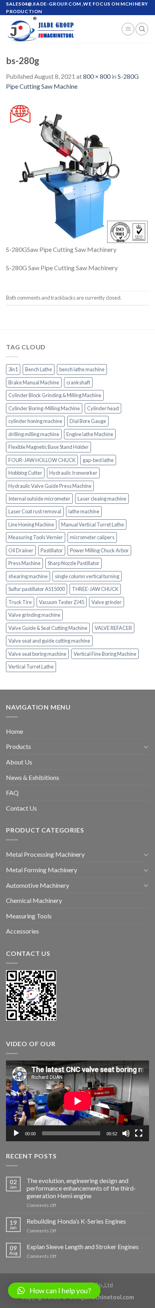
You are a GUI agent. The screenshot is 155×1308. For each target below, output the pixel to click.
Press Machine (24, 563)
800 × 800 (96, 76)
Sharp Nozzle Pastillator (73, 563)
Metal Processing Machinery (45, 854)
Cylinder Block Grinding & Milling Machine (54, 395)
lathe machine (83, 511)
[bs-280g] (77, 171)
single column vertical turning (87, 576)
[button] (54, 1290)
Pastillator (52, 550)
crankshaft (78, 382)
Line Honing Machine (31, 524)
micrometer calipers (92, 537)
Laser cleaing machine (102, 498)
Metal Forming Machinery (41, 869)
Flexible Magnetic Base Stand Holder (48, 447)
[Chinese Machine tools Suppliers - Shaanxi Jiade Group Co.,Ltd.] (57, 29)
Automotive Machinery (37, 885)
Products (18, 746)
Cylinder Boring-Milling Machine (44, 408)
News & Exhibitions (32, 777)
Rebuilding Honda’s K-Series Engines (76, 1221)
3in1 (13, 369)
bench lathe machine (82, 369)
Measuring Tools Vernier (35, 537)
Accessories (22, 931)
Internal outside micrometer (39, 498)
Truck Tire (20, 602)
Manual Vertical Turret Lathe (92, 524)
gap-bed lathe (98, 460)
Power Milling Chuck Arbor (99, 550)
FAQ (12, 792)
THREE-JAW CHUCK (95, 589)
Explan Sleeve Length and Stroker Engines (83, 1246)
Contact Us (21, 808)
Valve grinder (106, 602)
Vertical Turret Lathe (31, 666)
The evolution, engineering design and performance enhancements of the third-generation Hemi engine (81, 1188)
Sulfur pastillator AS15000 (36, 589)
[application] (77, 1100)
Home (14, 731)
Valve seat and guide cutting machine (49, 640)
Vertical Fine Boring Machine (105, 654)
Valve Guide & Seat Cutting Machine (47, 628)
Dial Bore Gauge (88, 421)
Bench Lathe (38, 369)
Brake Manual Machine (33, 382)
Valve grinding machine (34, 615)
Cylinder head (103, 408)
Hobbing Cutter (25, 473)
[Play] (16, 1133)
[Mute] (126, 1133)
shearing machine (28, 576)
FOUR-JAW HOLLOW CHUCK (42, 460)
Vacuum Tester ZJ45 (61, 602)
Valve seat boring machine (37, 654)
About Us (19, 762)
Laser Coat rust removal (34, 511)
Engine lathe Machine (89, 434)
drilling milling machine (33, 434)
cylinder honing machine (35, 421)
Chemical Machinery (34, 900)
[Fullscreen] (139, 1133)
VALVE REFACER (113, 628)
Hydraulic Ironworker (73, 473)
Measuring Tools (29, 916)
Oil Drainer (20, 550)
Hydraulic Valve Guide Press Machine (49, 486)
